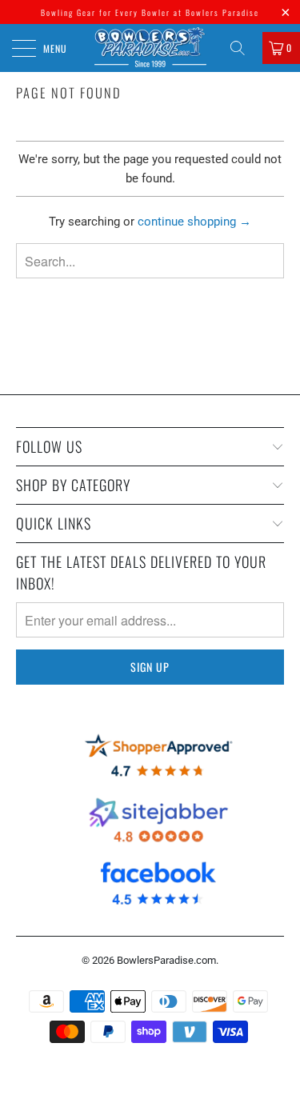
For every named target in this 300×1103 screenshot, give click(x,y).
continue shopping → (194, 221)
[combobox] (150, 260)
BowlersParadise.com (166, 960)
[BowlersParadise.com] (150, 48)
